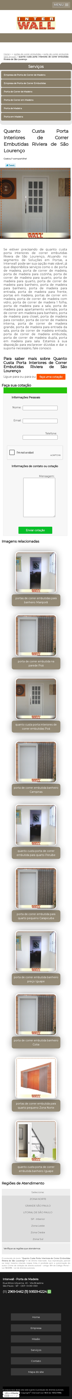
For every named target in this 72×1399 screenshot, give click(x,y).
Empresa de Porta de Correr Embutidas (25, 83)
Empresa (36, 1328)
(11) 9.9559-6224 (35, 1292)
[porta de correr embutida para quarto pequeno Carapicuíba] (36, 887)
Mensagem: (47, 476)
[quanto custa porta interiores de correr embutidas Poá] (36, 697)
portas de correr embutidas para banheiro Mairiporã (36, 600)
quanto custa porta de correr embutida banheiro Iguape (36, 1169)
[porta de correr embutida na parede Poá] (36, 634)
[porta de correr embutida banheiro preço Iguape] (36, 950)
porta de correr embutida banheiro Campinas (36, 790)
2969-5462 (16, 1292)
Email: (18, 420)
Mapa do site (36, 1371)
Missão (36, 1339)
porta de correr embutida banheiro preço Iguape (36, 979)
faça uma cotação (51, 376)
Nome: (17, 407)
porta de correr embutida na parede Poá (36, 663)
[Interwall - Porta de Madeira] (36, 21)
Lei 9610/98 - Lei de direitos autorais (18, 1268)
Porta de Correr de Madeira (18, 91)
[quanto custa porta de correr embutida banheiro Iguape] (36, 1139)
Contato (36, 1360)
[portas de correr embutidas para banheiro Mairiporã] (36, 571)
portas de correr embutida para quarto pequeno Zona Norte (36, 1105)
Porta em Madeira (13, 116)
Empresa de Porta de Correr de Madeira (24, 74)
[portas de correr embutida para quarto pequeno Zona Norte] (36, 1076)
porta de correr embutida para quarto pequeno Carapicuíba (36, 916)
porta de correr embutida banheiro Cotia (36, 1042)
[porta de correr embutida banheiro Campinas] (36, 760)
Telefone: (51, 433)
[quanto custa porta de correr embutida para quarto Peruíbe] (36, 823)
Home (36, 1317)
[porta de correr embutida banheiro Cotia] (36, 1013)
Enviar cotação (35, 530)
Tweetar (10, 165)
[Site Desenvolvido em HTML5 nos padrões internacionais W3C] (11, 1395)
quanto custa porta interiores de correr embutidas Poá (36, 726)
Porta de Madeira (13, 108)
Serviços (36, 66)
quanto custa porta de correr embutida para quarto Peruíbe (36, 853)
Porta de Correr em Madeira (18, 99)
